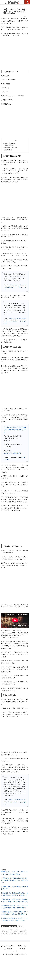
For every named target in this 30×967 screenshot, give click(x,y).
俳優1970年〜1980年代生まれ (9, 926)
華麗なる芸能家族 (7, 149)
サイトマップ (22, 946)
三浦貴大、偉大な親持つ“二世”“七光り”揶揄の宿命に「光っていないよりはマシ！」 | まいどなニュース (15, 321)
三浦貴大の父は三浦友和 (9, 143)
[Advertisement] (15, 53)
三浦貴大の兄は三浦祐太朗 (10, 147)
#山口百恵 (15, 429)
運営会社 (22, 948)
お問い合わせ (8, 948)
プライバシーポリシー (8, 946)
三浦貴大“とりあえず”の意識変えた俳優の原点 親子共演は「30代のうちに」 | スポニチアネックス (15, 287)
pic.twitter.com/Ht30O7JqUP (12, 453)
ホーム (15, 951)
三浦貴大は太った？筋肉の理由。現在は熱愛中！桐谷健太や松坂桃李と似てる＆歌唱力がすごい (14, 880)
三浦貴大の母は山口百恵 (9, 145)
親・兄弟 (21, 926)
